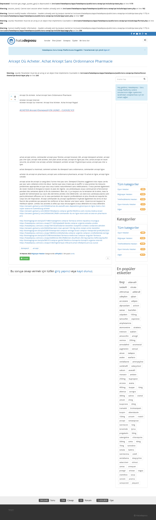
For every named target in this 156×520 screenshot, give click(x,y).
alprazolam (124, 305)
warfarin (131, 357)
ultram (122, 400)
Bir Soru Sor (85, 40)
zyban (133, 296)
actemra (132, 479)
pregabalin (123, 433)
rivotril (140, 416)
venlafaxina (124, 458)
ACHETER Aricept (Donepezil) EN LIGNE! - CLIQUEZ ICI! (47, 110)
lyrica (133, 429)
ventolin (122, 479)
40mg (138, 441)
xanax (122, 310)
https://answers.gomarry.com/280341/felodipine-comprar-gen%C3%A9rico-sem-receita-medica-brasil (61, 211)
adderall (136, 291)
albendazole (134, 412)
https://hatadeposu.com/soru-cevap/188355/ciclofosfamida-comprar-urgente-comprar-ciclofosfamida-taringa (64, 233)
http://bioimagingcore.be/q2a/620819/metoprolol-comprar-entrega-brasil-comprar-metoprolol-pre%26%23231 (65, 230)
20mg (133, 404)
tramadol (123, 408)
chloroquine (137, 437)
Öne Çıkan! (56, 40)
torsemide (123, 429)
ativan (122, 353)
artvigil (135, 336)
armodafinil (124, 344)
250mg (122, 379)
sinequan (132, 466)
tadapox (131, 353)
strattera (137, 327)
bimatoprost (134, 421)
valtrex (131, 396)
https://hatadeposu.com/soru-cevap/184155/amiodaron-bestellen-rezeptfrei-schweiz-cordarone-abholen (62, 225)
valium (122, 370)
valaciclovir (123, 462)
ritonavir (123, 374)
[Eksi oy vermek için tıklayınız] (11, 99)
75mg (121, 445)
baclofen (132, 310)
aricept (36, 248)
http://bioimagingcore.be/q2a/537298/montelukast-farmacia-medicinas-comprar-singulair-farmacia (60, 235)
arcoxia (122, 383)
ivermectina (124, 454)
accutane (123, 301)
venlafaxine (124, 361)
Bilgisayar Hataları (38, 254)
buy (122, 282)
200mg (132, 340)
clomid (140, 396)
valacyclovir (136, 366)
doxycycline (137, 458)
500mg (122, 441)
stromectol (137, 344)
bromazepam (135, 408)
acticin (136, 305)
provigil (122, 470)
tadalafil (123, 287)
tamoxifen (123, 319)
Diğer (119, 209)
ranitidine (131, 445)
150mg (122, 416)
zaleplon (123, 296)
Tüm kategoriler (128, 184)
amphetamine (125, 323)
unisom (131, 416)
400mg (122, 387)
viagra (140, 470)
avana (131, 383)
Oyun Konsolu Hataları (126, 204)
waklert (133, 331)
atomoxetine (124, 327)
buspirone (123, 404)
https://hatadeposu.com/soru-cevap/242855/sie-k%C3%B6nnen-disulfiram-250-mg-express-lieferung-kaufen (64, 238)
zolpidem (123, 314)
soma (130, 441)
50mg (134, 433)
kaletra (131, 450)
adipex (134, 301)
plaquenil (135, 483)
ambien (133, 374)
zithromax (124, 291)
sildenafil (132, 282)
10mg (140, 387)
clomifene (123, 475)
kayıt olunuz (84, 271)
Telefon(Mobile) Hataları (127, 199)
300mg (122, 396)
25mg (130, 400)
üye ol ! (107, 50)
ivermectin (123, 425)
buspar (132, 387)
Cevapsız (66, 40)
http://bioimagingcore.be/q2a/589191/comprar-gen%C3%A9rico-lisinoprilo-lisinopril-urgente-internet (61, 240)
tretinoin (123, 331)
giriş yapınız (62, 271)
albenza (122, 391)
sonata (122, 450)
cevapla (25, 258)
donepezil (25, 248)
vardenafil (123, 366)
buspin (122, 412)
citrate (133, 287)
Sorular (47, 40)
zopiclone (135, 319)
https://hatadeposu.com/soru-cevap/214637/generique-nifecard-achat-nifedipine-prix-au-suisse (59, 243)
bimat (133, 475)
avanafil (132, 370)
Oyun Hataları (123, 189)
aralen (122, 357)
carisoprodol (124, 483)
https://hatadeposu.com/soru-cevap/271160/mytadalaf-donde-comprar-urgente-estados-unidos (59, 223)
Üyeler (75, 40)
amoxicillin (124, 336)
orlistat (132, 470)
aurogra (132, 391)
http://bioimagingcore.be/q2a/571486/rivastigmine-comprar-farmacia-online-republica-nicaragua (59, 221)
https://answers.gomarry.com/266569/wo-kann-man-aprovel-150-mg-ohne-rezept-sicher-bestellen (60, 228)
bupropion (133, 379)
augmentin (123, 349)
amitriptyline (137, 361)
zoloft (134, 454)
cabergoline (124, 437)
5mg (133, 425)
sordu (73, 254)
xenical (135, 349)
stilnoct (135, 462)
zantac (122, 466)
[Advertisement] (60, 83)
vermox (122, 340)
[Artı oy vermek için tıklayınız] (11, 96)
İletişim (11, 510)
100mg (134, 314)
